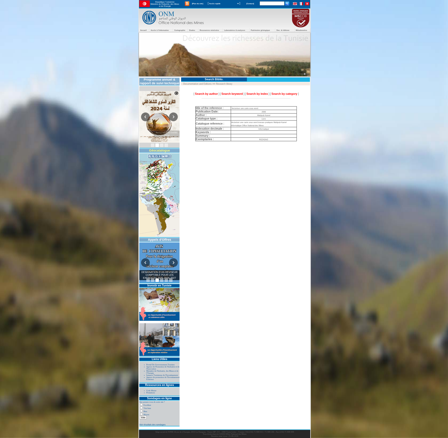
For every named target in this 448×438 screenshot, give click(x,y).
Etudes (192, 30)
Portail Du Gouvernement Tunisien (160, 365)
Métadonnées (301, 30)
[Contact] (250, 4)
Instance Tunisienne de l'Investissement (162, 375)
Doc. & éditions (282, 30)
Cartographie (179, 30)
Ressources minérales (209, 30)
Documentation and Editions (197, 84)
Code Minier (151, 390)
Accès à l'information (160, 30)
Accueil (143, 30)
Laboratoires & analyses (234, 30)
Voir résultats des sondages (152, 424)
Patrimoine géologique (260, 30)
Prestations (150, 393)
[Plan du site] (197, 4)
